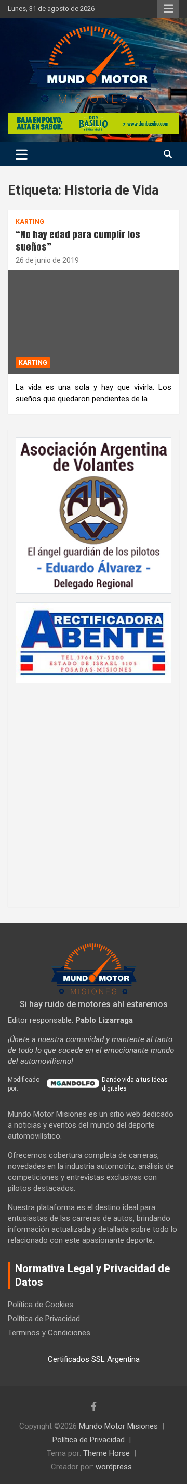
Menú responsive (168, 9)
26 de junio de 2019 (47, 260)
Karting (30, 221)
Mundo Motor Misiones (118, 1426)
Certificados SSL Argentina (94, 1359)
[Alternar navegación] (21, 154)
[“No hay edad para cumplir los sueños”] (93, 322)
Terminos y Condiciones (49, 1332)
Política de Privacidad (44, 1318)
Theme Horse (106, 1453)
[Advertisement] (93, 789)
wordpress (114, 1466)
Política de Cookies (40, 1304)
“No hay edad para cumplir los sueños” (78, 241)
